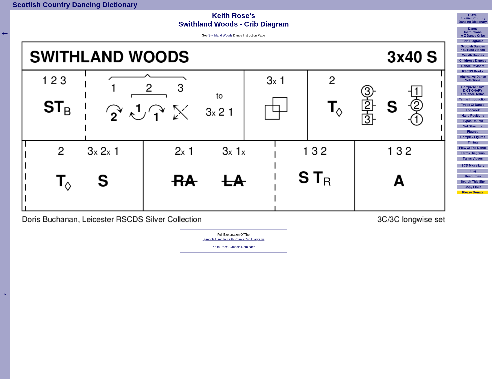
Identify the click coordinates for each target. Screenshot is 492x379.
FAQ (473, 170)
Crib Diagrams (472, 41)
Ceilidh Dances (473, 55)
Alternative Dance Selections (473, 78)
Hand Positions (473, 115)
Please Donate (472, 192)
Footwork (473, 110)
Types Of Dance (472, 104)
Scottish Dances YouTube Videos (473, 48)
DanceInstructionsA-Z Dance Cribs (473, 32)
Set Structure (472, 126)
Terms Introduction (473, 99)
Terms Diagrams (473, 153)
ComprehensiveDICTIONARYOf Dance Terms (473, 90)
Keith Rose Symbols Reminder (234, 247)
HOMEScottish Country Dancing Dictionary (473, 18)
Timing (473, 142)
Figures (472, 131)
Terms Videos (473, 158)
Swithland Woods (220, 35)
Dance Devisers (472, 66)
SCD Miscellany (472, 165)
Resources (473, 176)
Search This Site (473, 181)
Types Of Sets (473, 121)
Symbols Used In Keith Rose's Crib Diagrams (233, 239)
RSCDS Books (473, 71)
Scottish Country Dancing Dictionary (74, 5)
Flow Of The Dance (473, 147)
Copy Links (473, 187)
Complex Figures (472, 137)
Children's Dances (472, 60)
